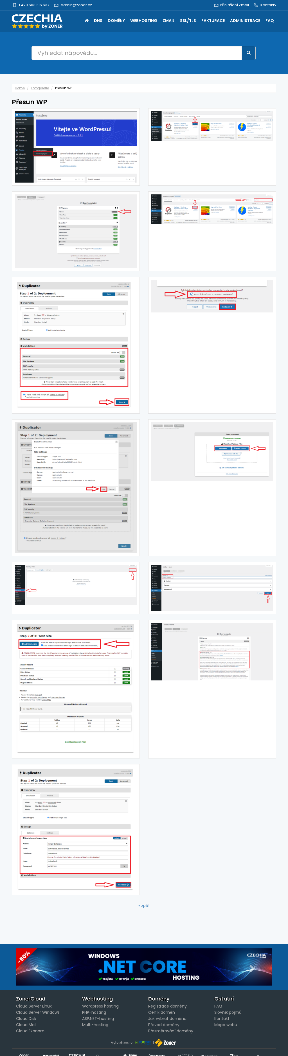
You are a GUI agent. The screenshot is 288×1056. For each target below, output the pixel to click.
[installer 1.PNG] (76, 829)
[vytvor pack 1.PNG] (76, 588)
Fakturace (213, 20)
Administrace (245, 20)
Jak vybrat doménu (167, 1018)
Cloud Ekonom (30, 1031)
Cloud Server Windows (38, 1012)
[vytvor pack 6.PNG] (212, 487)
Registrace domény (167, 1006)
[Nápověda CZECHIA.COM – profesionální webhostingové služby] (37, 21)
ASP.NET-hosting (98, 1018)
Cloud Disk (26, 1018)
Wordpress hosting (100, 1006)
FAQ (270, 20)
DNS (98, 20)
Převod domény (163, 1025)
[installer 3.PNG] (76, 487)
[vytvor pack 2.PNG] (212, 588)
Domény (116, 20)
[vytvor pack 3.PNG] (76, 231)
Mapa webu (225, 1025)
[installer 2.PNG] (76, 345)
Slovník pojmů (228, 1012)
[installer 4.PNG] (76, 689)
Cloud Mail (26, 1025)
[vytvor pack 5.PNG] (212, 345)
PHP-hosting (94, 1012)
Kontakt (222, 1018)
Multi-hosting (95, 1025)
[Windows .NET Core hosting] (144, 967)
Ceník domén (161, 1012)
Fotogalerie (40, 88)
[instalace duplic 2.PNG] (212, 231)
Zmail (169, 20)
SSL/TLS (188, 20)
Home (86, 21)
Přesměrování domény (170, 1031)
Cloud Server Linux (34, 1006)
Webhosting (143, 20)
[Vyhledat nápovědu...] (249, 53)
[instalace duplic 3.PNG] (212, 147)
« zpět (144, 905)
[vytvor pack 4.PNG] (212, 689)
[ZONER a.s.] (166, 1042)
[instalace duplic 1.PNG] (76, 147)
